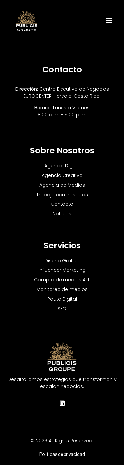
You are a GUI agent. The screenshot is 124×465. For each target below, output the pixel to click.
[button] (108, 20)
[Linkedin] (62, 403)
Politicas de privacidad (62, 454)
